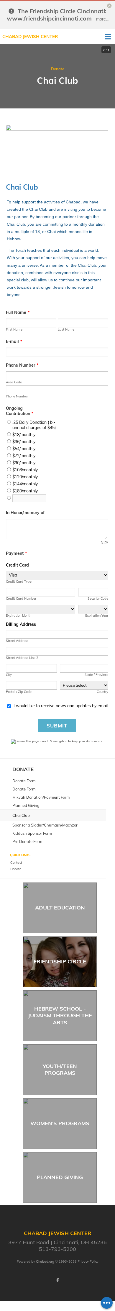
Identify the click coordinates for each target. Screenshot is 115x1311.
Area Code (14, 382)
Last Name (66, 329)
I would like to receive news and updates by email (61, 705)
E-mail (14, 341)
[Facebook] (57, 1280)
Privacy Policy (88, 1261)
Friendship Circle (60, 961)
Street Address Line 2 (22, 658)
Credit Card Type (19, 581)
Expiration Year (96, 615)
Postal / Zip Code (19, 692)
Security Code (98, 598)
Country (102, 692)
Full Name (17, 312)
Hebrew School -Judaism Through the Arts (60, 1015)
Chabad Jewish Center (30, 36)
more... (102, 19)
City (9, 675)
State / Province (96, 675)
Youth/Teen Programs (60, 1069)
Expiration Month (18, 615)
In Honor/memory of (25, 512)
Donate (57, 69)
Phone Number (22, 365)
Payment (16, 553)
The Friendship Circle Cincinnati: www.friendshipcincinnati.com (57, 14)
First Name (14, 329)
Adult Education (60, 907)
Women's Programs (59, 1123)
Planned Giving (60, 1177)
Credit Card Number (21, 598)
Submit (57, 725)
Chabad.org (45, 1261)
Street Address (17, 641)
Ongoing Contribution (19, 411)
